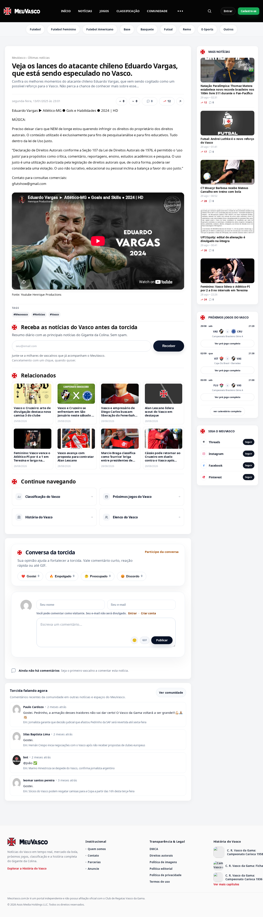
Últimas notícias (39, 58)
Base (127, 29)
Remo (187, 29)
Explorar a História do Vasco (26, 868)
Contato (93, 855)
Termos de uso (160, 882)
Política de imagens (163, 862)
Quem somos (97, 849)
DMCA (154, 849)
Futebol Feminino (63, 29)
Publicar (162, 640)
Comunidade (157, 11)
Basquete (147, 29)
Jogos (104, 11)
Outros (228, 29)
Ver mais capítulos (226, 884)
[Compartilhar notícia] (180, 101)
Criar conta (148, 613)
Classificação (128, 11)
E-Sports (207, 29)
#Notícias (39, 314)
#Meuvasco (21, 314)
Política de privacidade (165, 875)
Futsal (168, 29)
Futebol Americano (99, 29)
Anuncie (93, 869)
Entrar (228, 11)
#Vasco (54, 314)
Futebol (35, 29)
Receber (168, 346)
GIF (144, 640)
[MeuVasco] (22, 11)
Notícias (85, 11)
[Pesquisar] (209, 11)
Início (66, 11)
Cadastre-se (248, 11)
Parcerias (94, 862)
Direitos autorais (161, 855)
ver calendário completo (227, 411)
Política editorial (161, 869)
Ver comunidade (171, 692)
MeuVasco (18, 58)
